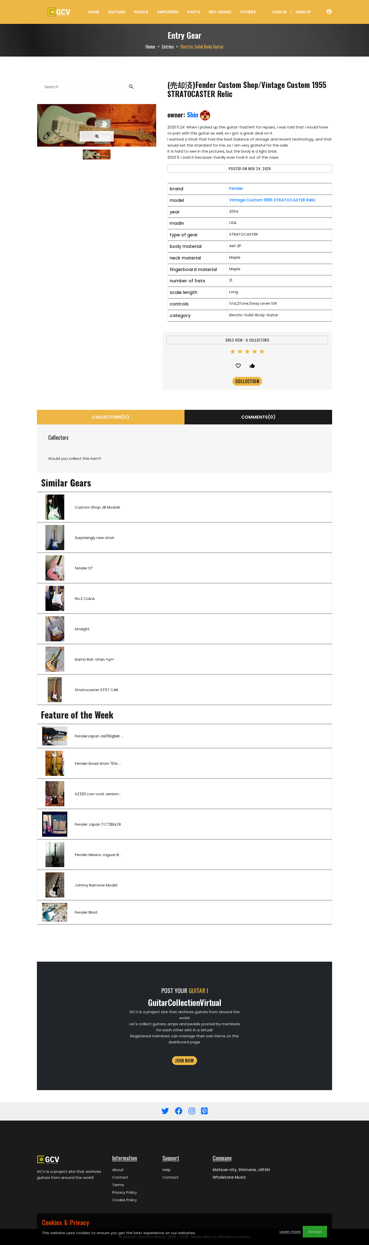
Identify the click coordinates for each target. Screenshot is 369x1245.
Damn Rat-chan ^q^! (94, 659)
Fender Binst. (86, 912)
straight (82, 629)
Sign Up (303, 12)
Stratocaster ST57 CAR (96, 690)
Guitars (116, 12)
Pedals (141, 12)
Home (93, 12)
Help (166, 1169)
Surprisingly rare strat (94, 538)
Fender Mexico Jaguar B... (98, 855)
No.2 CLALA (85, 598)
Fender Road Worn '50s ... (98, 763)
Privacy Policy (124, 1192)
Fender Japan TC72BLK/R (98, 824)
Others (248, 12)
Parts (193, 12)
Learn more (290, 1231)
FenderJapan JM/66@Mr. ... (99, 736)
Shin (193, 114)
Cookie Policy (124, 1200)
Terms (118, 1184)
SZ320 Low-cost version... (98, 794)
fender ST (84, 568)
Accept (315, 1231)
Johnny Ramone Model (96, 885)
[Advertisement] (96, 207)
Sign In (279, 12)
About (118, 1169)
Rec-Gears (220, 12)
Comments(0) (258, 417)
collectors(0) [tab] (110, 417)
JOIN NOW (184, 1060)
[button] (131, 86)
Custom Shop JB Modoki (97, 507)
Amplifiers (167, 12)
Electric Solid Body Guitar (202, 46)
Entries (168, 46)
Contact (120, 1177)
